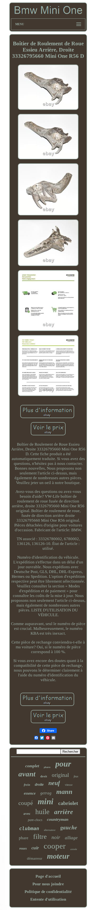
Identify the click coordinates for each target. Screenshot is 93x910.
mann (64, 791)
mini (45, 801)
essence (30, 793)
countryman (57, 819)
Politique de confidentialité (48, 891)
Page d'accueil (48, 876)
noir (56, 837)
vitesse (68, 784)
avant (27, 774)
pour (63, 763)
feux (76, 776)
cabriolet (68, 803)
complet (32, 765)
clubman (29, 828)
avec (27, 813)
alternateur (50, 829)
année (73, 849)
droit (43, 776)
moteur (58, 856)
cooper (55, 846)
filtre (40, 836)
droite (39, 784)
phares (47, 767)
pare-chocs (35, 820)
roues (23, 848)
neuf (54, 783)
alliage (71, 837)
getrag (46, 793)
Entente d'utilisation (48, 899)
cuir (35, 847)
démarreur (34, 858)
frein (27, 784)
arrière (63, 811)
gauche (68, 827)
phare (23, 838)
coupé (25, 803)
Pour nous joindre (48, 884)
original (60, 775)
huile (42, 811)
